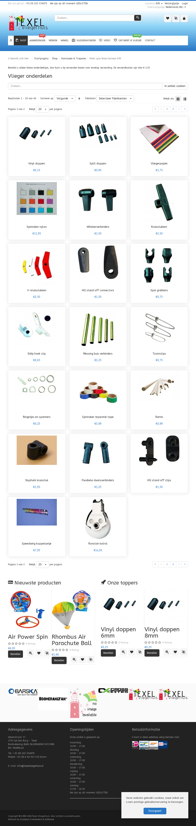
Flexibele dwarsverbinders (98, 480)
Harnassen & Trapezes (73, 58)
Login (185, 3)
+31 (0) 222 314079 (36, 3)
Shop (55, 58)
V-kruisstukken (36, 290)
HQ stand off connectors (98, 290)
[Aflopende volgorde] (79, 99)
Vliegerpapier (159, 163)
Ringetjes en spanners (37, 417)
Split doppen (98, 163)
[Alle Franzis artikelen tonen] (147, 693)
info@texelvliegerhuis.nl (30, 766)
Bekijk (32, 109)
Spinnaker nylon (37, 227)
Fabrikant (90, 98)
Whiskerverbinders (98, 227)
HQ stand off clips (159, 480)
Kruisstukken (159, 227)
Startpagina (41, 58)
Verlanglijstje (172, 3)
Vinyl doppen (36, 163)
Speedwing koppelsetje (36, 543)
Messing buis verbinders (98, 353)
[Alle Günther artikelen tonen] (177, 699)
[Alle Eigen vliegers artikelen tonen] (57, 693)
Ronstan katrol (98, 543)
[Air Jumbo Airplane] (41, 610)
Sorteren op (46, 98)
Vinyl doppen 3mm (133, 632)
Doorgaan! (155, 811)
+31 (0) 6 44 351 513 (27, 757)
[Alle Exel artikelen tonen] (117, 695)
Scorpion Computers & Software (37, 819)
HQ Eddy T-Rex (83, 636)
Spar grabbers (159, 290)
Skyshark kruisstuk (36, 480)
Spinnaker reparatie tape (98, 417)
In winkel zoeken (175, 86)
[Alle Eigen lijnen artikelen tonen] (27, 693)
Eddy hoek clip (37, 353)
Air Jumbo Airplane (32, 640)
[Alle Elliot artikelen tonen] (87, 693)
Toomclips (159, 353)
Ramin (159, 417)
